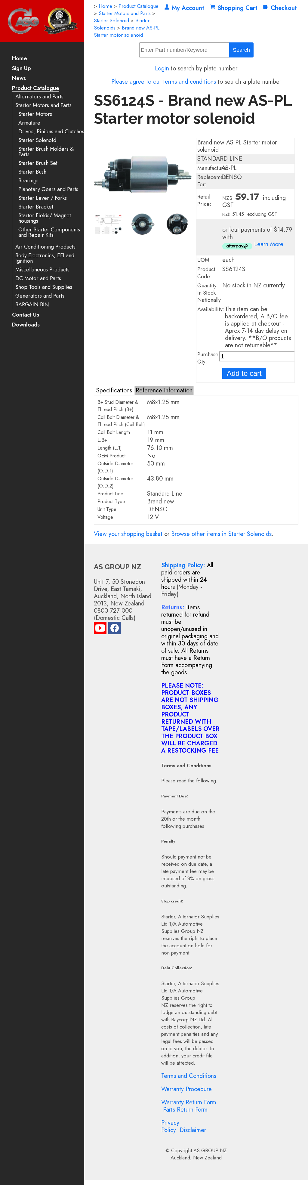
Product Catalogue (35, 88)
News (19, 79)
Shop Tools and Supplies (43, 287)
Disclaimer (193, 1130)
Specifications (114, 390)
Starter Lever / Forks (42, 198)
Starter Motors (35, 114)
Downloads (26, 325)
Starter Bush (32, 172)
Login (162, 68)
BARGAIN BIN (32, 305)
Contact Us (25, 315)
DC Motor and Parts (38, 278)
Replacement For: (212, 180)
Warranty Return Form (188, 1102)
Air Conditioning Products (45, 247)
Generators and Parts (39, 296)
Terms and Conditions (188, 1076)
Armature (29, 123)
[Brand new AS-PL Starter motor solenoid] (143, 209)
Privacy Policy (170, 1126)
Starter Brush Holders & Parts (46, 151)
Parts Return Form (185, 1109)
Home (19, 59)
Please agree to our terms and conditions (163, 81)
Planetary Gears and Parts (48, 189)
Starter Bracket (35, 207)
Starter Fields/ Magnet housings (44, 218)
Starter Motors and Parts (43, 105)
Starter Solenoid (37, 140)
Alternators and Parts (39, 97)
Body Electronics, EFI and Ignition (44, 258)
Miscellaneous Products (42, 270)
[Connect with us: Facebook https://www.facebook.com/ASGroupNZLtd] (114, 629)
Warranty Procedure (186, 1089)
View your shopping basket (128, 534)
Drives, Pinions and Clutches (51, 132)
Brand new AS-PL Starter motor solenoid (126, 31)
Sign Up (21, 69)
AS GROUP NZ (210, 1150)
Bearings (28, 181)
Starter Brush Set (37, 163)
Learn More (268, 244)
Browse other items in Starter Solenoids (221, 534)
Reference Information (164, 390)
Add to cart (244, 373)
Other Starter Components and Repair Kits (49, 232)
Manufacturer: (213, 168)
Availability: (210, 309)
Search (241, 50)
